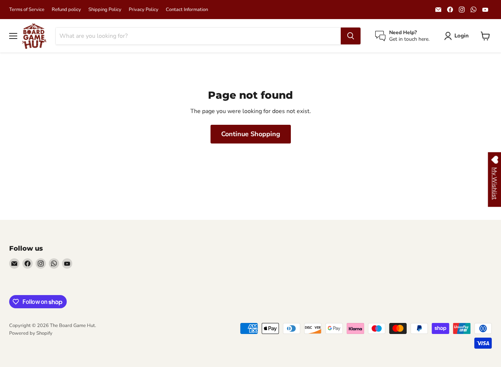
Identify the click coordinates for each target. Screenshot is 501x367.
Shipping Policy (104, 9)
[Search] (351, 36)
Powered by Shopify (30, 333)
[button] (458, 36)
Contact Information (187, 9)
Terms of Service (26, 9)
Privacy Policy (143, 9)
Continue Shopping (250, 134)
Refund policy (66, 9)
